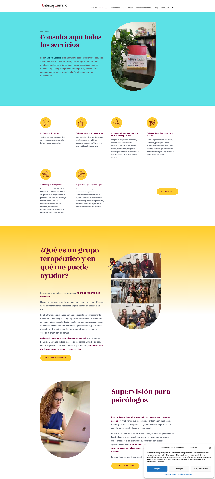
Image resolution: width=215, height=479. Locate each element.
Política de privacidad (185, 474)
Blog (156, 8)
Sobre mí (93, 8)
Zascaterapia (128, 8)
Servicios (103, 8)
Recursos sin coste (144, 8)
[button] (210, 447)
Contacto (165, 8)
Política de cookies (170, 474)
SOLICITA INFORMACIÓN (124, 466)
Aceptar (157, 469)
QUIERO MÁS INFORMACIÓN (55, 358)
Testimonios (115, 8)
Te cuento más (166, 191)
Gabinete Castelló (53, 58)
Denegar (179, 469)
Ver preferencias (201, 469)
